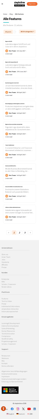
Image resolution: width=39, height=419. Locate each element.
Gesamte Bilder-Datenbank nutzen (14, 186)
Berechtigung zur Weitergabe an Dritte (14, 103)
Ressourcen (6, 356)
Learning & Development (11, 323)
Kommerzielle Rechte (10, 166)
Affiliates (5, 265)
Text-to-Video (7, 301)
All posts (8, 32)
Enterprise (5, 279)
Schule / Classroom (9, 284)
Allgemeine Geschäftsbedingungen (14, 371)
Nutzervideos (6, 287)
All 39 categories (27, 32)
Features (5, 299)
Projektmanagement (9, 341)
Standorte (5, 262)
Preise (4, 304)
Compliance (6, 336)
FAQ (3, 361)
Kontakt (4, 363)
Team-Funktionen (9, 145)
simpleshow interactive (10, 309)
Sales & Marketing (8, 328)
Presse (4, 267)
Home (5, 14)
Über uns (5, 254)
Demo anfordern (8, 366)
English (11, 414)
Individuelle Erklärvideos (11, 306)
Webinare (5, 358)
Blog (11, 14)
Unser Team (6, 257)
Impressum (6, 376)
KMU (3, 282)
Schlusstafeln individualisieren (12, 207)
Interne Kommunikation (10, 326)
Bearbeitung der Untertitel (12, 83)
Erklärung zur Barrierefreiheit (12, 381)
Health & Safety (7, 339)
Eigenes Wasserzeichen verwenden (13, 124)
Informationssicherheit (10, 311)
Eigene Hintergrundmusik (11, 62)
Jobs (3, 259)
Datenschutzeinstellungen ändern (14, 379)
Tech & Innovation (8, 334)
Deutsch (21, 414)
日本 (30, 414)
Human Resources (8, 331)
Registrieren (32, 4)
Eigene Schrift (8, 41)
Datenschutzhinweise (9, 374)
